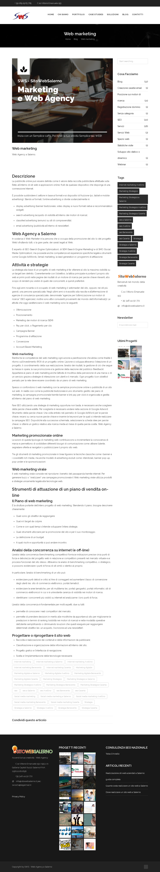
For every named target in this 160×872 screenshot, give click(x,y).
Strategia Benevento (67, 708)
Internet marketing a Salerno (49, 662)
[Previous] (14, 35)
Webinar (133, 164)
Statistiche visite (133, 145)
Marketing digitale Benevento (87, 673)
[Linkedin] (67, 720)
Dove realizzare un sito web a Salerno (123, 792)
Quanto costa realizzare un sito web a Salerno (127, 786)
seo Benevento (63, 690)
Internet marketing (22, 662)
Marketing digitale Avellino (57, 673)
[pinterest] (138, 3)
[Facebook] (51, 720)
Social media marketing (24, 696)
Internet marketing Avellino (80, 662)
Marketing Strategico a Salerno (81, 679)
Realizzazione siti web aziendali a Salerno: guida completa (125, 776)
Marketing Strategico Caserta (93, 685)
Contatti (137, 14)
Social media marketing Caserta (65, 702)
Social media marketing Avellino (90, 696)
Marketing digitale (84, 667)
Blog (125, 14)
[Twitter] (129, 3)
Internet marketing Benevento (27, 667)
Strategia (88, 702)
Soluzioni (113, 14)
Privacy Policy (18, 796)
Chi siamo (63, 14)
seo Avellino (45, 690)
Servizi (133, 126)
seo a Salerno (28, 690)
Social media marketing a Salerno (55, 696)
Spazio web (133, 139)
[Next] (146, 35)
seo (15, 690)
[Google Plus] (57, 720)
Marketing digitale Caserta (26, 679)
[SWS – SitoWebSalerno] (62, 100)
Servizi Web (133, 132)
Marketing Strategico (52, 679)
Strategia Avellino (45, 708)
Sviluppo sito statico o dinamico (133, 155)
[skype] (142, 3)
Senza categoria (133, 113)
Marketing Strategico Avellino (27, 685)
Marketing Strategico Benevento (60, 685)
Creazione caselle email (133, 88)
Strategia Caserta (89, 708)
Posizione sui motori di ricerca (133, 97)
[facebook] (133, 3)
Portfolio (78, 14)
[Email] (72, 720)
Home (51, 14)
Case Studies (95, 14)
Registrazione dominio (133, 107)
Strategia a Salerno (23, 708)
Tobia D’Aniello (112, 754)
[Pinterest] (62, 720)
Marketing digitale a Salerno (27, 673)
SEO (133, 120)
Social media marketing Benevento (30, 702)
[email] (146, 3)
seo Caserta (80, 690)
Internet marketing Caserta (59, 667)
